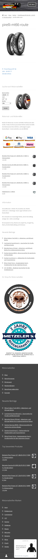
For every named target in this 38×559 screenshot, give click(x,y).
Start (5, 15)
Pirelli (6, 543)
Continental (8, 514)
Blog (6, 375)
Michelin (7, 536)
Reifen (14, 15)
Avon (6, 507)
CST (6, 518)
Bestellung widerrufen (12, 389)
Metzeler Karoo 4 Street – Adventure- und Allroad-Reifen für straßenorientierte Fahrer (18, 249)
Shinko (7, 547)
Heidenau (7, 525)
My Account (8, 382)
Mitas (6, 539)
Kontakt (7, 393)
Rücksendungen (9, 386)
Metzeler (7, 532)
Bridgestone (8, 511)
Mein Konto (6, 556)
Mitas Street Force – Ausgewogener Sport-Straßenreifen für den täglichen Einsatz (16, 264)
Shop (9, 15)
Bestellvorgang (9, 378)
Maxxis (7, 529)
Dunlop (7, 522)
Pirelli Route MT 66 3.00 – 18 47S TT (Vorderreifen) (9, 71)
